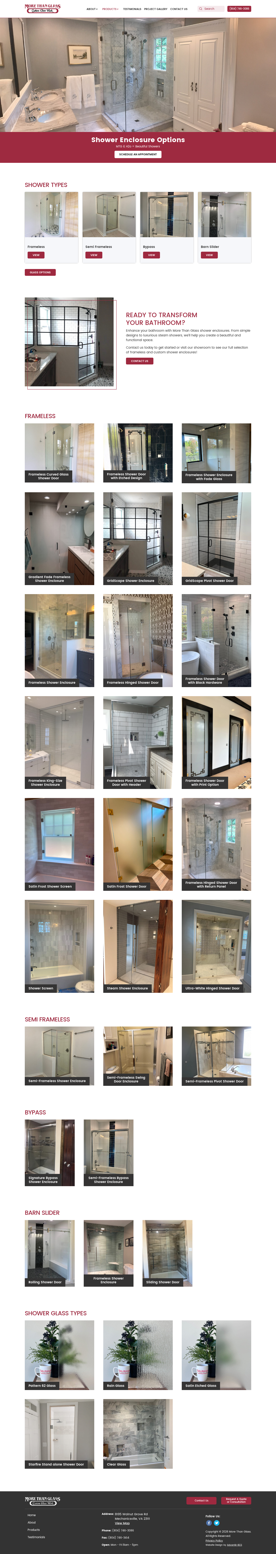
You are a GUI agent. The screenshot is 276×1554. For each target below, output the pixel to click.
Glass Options (40, 272)
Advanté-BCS (234, 1545)
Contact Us (139, 361)
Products (34, 1530)
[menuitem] (93, 9)
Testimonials (36, 1537)
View (36, 255)
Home (32, 1515)
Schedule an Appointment (138, 154)
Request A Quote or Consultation (236, 1500)
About (32, 1522)
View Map (122, 1523)
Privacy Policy (214, 1541)
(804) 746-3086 (239, 9)
